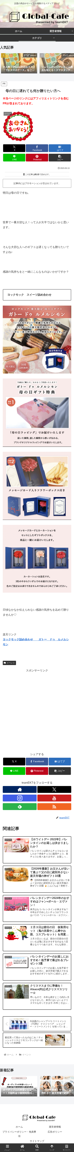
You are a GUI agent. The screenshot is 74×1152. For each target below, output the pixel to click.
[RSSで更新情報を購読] (54, 806)
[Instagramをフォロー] (20, 798)
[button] (68, 63)
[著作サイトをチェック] (20, 789)
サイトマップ (37, 1141)
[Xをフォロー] (54, 789)
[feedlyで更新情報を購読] (20, 806)
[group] (19, 63)
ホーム (19, 1126)
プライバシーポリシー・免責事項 (19, 1133)
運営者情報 (55, 1126)
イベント (11, 663)
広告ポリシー (55, 1131)
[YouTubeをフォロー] (54, 798)
